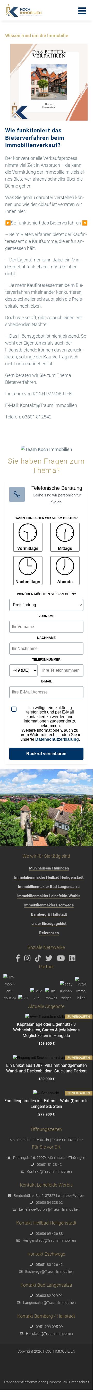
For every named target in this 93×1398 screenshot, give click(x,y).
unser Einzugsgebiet (48, 923)
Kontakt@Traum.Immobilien (49, 1171)
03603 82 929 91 (49, 1296)
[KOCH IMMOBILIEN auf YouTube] (61, 959)
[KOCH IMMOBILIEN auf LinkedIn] (73, 959)
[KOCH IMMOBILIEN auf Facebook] (19, 959)
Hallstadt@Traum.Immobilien (49, 1334)
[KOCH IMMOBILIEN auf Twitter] (50, 959)
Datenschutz (79, 1382)
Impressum (58, 1382)
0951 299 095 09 (49, 1327)
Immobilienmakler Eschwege (49, 905)
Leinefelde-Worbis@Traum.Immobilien (49, 1209)
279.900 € (46, 1114)
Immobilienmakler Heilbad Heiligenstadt (48, 877)
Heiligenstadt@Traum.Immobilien (49, 1240)
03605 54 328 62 (49, 1202)
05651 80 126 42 (49, 1265)
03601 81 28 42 (49, 1164)
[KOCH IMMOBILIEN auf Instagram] (28, 959)
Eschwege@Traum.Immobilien (49, 1271)
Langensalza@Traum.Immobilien (49, 1303)
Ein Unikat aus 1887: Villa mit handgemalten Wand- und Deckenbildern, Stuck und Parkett (46, 1068)
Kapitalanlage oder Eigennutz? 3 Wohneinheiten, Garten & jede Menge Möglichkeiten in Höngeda (46, 1030)
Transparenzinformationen (24, 1382)
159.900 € (46, 1043)
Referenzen (49, 933)
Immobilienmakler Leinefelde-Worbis (48, 896)
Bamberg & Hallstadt (49, 914)
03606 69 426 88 (49, 1233)
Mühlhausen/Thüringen (49, 868)
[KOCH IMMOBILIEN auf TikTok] (39, 959)
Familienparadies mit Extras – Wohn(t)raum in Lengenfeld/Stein (46, 1104)
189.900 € (46, 1079)
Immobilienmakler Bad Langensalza (49, 886)
